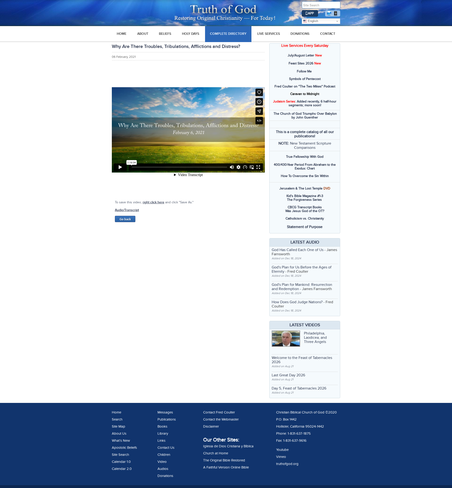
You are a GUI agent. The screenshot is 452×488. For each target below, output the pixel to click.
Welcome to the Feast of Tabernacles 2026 (302, 359)
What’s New (121, 440)
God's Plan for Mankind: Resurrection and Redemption (302, 286)
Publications (166, 419)
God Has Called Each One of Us (297, 250)
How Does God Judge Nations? (297, 302)
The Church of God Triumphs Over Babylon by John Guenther (305, 115)
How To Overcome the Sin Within (305, 176)
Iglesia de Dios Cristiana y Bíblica (228, 446)
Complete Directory (228, 34)
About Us (119, 433)
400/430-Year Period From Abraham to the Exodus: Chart (305, 166)
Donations (300, 34)
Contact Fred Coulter (219, 412)
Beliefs (165, 34)
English (312, 21)
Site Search (120, 455)
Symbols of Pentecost (305, 79)
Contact (327, 34)
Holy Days (190, 34)
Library (162, 433)
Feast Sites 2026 (301, 63)
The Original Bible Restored (224, 460)
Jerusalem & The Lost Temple (301, 188)
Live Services (268, 34)
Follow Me (304, 71)
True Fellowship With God (304, 157)
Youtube (282, 450)
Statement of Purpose (305, 226)
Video (162, 462)
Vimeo (281, 457)
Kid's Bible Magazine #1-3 (305, 196)
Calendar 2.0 (122, 469)
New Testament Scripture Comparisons (310, 145)
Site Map (118, 426)
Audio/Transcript (127, 210)
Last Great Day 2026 (288, 375)
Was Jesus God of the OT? (304, 211)
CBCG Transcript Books (305, 207)
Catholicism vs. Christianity (305, 218)
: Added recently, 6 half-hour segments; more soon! (304, 103)
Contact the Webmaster (221, 419)
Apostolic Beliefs (124, 447)
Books (162, 426)
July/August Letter (301, 55)
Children (163, 455)
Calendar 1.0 (121, 462)
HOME (121, 34)
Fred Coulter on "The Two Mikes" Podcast (304, 86)
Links (161, 440)
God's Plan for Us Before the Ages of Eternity (301, 269)
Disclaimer (211, 426)
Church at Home (215, 453)
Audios (162, 469)
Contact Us (165, 447)
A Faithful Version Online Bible (226, 467)
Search (117, 419)
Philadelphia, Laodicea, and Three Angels (315, 337)
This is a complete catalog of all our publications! (305, 134)
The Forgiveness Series (304, 200)
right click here (153, 202)
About (142, 34)
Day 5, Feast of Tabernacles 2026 (299, 388)
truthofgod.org (287, 464)
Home (116, 412)
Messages (165, 412)
